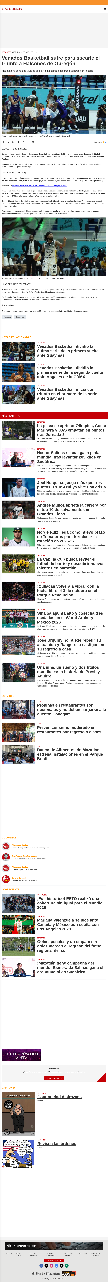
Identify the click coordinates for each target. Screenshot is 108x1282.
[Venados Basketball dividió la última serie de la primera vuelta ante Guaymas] (18, 351)
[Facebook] (3, 142)
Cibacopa (7, 317)
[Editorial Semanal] (6, 879)
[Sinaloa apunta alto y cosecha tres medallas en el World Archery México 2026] (18, 621)
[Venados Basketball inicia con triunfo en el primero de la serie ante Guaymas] (18, 394)
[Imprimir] (33, 142)
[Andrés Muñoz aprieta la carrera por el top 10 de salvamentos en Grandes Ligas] (18, 512)
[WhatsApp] (13, 142)
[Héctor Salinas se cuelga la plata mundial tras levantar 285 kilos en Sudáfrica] (18, 461)
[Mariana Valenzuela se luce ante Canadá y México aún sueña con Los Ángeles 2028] (18, 924)
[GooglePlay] (67, 1266)
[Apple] (61, 1266)
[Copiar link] (28, 142)
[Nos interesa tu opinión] (54, 1246)
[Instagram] (51, 1266)
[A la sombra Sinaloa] (6, 846)
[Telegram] (17, 142)
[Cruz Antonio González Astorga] (6, 857)
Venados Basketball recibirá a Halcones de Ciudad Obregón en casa (39, 186)
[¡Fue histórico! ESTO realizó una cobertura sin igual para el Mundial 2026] (18, 903)
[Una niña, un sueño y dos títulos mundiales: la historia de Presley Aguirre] (18, 676)
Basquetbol (20, 317)
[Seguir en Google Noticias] (104, 142)
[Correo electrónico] (22, 142)
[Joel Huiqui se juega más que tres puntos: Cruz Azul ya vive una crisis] (18, 488)
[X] (8, 142)
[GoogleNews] (56, 1266)
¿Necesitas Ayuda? (54, 1260)
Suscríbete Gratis (54, 1078)
